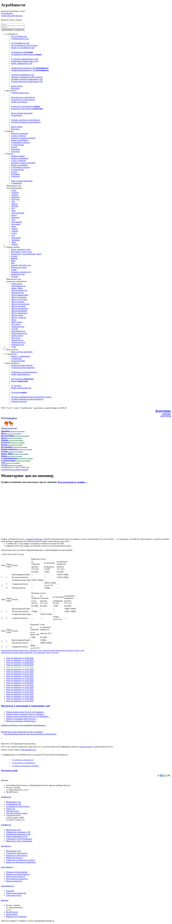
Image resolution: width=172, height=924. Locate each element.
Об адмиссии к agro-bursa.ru (23, 97)
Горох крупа (16, 284)
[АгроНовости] (7, 13)
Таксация (10, 891)
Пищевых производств (21, 272)
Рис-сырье (15, 224)
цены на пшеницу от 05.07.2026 (19, 674)
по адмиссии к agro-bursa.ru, (23, 760)
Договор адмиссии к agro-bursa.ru (25, 120)
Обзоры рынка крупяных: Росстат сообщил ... (25, 714)
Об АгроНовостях (19, 36)
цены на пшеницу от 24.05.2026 (19, 687)
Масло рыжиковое (19, 311)
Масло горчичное (19, 297)
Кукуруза (15, 199)
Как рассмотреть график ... (73, 482)
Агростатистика (18, 361)
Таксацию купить (13, 895)
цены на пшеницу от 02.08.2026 (19, 665)
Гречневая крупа (18, 286)
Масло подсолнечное (20, 304)
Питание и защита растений (23, 138)
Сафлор (14, 231)
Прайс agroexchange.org (21, 388)
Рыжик (14, 229)
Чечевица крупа (18, 342)
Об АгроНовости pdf (20, 43)
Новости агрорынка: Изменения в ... (21, 721)
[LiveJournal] (169, 775)
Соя (13, 235)
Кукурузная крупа (19, 290)
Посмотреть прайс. (9, 770)
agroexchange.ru (7, 867)
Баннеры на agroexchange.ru (18, 874)
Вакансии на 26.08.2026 (16, 916)
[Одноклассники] (166, 775)
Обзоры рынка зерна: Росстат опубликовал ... (25, 712)
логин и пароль (85, 747)
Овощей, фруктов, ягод (21, 265)
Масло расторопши (19, 308)
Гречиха (14, 195)
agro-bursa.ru (6, 846)
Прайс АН (10, 809)
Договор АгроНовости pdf (22, 75)
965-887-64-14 (12, 912)
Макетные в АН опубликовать (19, 841)
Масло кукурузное (19, 299)
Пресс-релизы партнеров (21, 113)
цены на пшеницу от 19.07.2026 (19, 669)
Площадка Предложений (21, 365)
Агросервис (163, 410)
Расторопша (16, 222)
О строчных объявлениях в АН (24, 59)
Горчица (15, 192)
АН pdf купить (12, 811)
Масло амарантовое (19, 295)
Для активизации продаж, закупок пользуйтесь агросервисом (29, 734)
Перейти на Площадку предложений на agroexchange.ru (23, 725)
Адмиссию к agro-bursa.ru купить (20, 860)
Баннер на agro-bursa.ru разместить (21, 862)
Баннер (19, 381)
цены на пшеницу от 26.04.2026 (19, 696)
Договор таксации (19, 401)
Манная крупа (17, 293)
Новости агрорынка (19, 133)
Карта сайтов (16, 86)
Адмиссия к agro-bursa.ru (11, 16)
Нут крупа (15, 324)
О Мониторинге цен (20, 39)
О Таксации (16, 386)
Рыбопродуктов (18, 274)
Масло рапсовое (18, 306)
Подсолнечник (17, 213)
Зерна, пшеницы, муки (21, 249)
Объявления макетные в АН (30, 70)
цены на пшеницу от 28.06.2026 (19, 676)
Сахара (14, 256)
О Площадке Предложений (23, 367)
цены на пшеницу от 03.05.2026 (19, 694)
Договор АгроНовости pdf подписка (27, 77)
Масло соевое (17, 315)
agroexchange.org (7, 886)
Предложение (22, 379)
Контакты (15, 88)
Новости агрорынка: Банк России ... (21, 719)
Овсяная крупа (17, 326)
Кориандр (15, 197)
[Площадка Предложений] (9, 429)
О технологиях (17, 145)
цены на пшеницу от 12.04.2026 (19, 701)
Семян (14, 270)
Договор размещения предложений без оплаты (31, 397)
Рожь (13, 226)
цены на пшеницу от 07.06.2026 (19, 683)
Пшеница (15, 217)
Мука (13, 320)
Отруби (14, 329)
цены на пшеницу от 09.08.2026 (19, 662)
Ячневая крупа (17, 345)
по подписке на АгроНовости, (23, 763)
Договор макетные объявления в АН (27, 81)
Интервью (15, 149)
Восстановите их (28, 750)
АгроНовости (6, 797)
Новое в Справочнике (20, 356)
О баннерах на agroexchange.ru (24, 372)
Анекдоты (15, 151)
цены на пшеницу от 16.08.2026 (19, 660)
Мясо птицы (16, 322)
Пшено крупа (17, 335)
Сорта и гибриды (18, 136)
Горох (13, 190)
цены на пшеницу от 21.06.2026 (19, 678)
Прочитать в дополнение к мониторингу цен (25, 705)
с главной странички (33, 539)
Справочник (16, 115)
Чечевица (15, 240)
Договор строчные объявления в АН (27, 79)
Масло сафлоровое (19, 313)
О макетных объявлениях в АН (24, 61)
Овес (13, 211)
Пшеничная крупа (19, 333)
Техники (15, 276)
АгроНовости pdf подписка (26, 54)
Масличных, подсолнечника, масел (26, 254)
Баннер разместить (14, 881)
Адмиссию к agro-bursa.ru (25, 106)
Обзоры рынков (18, 156)
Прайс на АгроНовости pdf (23, 48)
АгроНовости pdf (22, 52)
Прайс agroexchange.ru (20, 374)
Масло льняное (17, 302)
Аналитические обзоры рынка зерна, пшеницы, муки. (21, 650)
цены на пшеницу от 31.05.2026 (19, 685)
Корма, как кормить (19, 140)
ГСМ (13, 347)
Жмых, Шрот (17, 288)
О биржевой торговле (20, 142)
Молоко (14, 206)
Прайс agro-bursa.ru (19, 102)
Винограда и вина (19, 267)
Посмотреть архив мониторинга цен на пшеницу (22, 732)
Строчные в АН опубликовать (19, 839)
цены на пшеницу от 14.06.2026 (19, 680)
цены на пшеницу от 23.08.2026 (19, 658)
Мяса (13, 261)
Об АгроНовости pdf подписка (24, 45)
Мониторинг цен (13, 802)
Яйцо (13, 242)
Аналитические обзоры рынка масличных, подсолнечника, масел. (26, 653)
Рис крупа (15, 338)
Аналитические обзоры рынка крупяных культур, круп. (64, 650)
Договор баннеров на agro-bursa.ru (26, 122)
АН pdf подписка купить (16, 813)
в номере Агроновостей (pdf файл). (25, 766)
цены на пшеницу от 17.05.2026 (19, 690)
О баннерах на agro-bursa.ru (23, 99)
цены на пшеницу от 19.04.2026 (19, 699)
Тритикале (16, 238)
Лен (13, 201)
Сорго (14, 233)
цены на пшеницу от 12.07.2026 (19, 671)
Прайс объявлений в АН (21, 63)
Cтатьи (14, 147)
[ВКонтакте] (161, 775)
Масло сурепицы (18, 317)
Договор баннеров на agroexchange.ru (27, 399)
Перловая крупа (18, 331)
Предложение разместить (17, 879)
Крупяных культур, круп (21, 252)
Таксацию (19, 392)
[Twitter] (164, 775)
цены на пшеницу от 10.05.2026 (19, 692)
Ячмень (14, 244)
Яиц (13, 263)
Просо (14, 215)
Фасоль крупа (17, 340)
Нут (13, 208)
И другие (55, 653)
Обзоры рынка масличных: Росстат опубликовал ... (28, 716)
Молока (14, 258)
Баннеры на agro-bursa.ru (27, 109)
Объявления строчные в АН (29, 68)
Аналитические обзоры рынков (14, 469)
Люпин (14, 204)
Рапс (13, 220)
